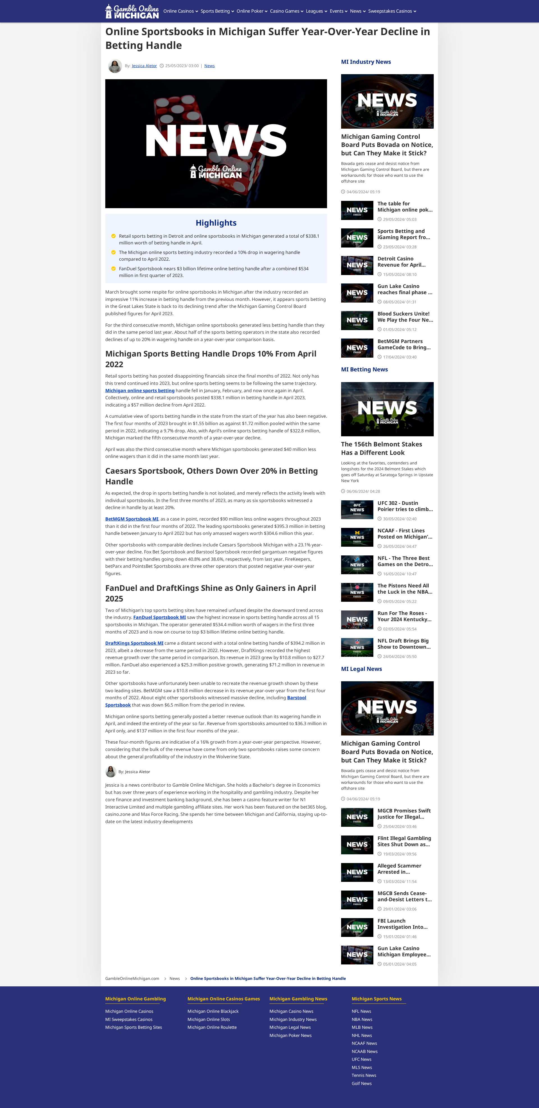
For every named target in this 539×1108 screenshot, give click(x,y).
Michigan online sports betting (140, 390)
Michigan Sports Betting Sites (133, 1027)
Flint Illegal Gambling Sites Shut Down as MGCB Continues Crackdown (404, 841)
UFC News (361, 1059)
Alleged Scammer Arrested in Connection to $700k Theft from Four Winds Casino (403, 869)
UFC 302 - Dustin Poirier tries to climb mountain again (403, 506)
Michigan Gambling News (298, 999)
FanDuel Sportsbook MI (159, 617)
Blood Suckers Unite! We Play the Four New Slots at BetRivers (405, 317)
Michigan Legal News (290, 1027)
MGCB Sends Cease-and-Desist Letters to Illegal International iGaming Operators (404, 897)
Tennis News (364, 1075)
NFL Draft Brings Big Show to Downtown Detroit (403, 644)
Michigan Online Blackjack (213, 1011)
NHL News (362, 1035)
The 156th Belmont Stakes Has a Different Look (381, 449)
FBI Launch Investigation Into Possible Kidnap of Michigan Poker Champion (400, 924)
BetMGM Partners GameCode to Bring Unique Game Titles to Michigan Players (406, 345)
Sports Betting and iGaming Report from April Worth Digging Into (404, 234)
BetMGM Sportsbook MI (131, 519)
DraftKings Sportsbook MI (134, 643)
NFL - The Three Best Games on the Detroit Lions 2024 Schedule (405, 561)
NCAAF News (364, 1043)
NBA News (362, 1019)
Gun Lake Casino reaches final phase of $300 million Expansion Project (405, 289)
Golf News (362, 1083)
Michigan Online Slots (209, 1019)
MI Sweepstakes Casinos (128, 1019)
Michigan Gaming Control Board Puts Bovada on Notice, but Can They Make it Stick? (387, 145)
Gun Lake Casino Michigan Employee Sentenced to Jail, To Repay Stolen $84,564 (404, 952)
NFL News (361, 1011)
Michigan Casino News (291, 1011)
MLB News (362, 1027)
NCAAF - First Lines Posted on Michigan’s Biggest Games (404, 534)
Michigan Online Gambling (135, 999)
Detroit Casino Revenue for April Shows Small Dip (399, 262)
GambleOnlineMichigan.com (132, 979)
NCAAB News (365, 1051)
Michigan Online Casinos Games (224, 999)
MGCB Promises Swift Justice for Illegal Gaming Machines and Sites (406, 814)
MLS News (362, 1067)
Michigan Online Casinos (129, 1011)
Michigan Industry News (293, 1019)
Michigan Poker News (291, 1035)
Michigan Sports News (377, 999)
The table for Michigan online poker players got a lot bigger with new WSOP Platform (406, 207)
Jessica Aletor (137, 772)
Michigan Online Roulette (212, 1027)
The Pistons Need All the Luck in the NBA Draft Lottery (403, 589)
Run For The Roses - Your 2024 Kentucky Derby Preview (402, 616)
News (209, 66)
